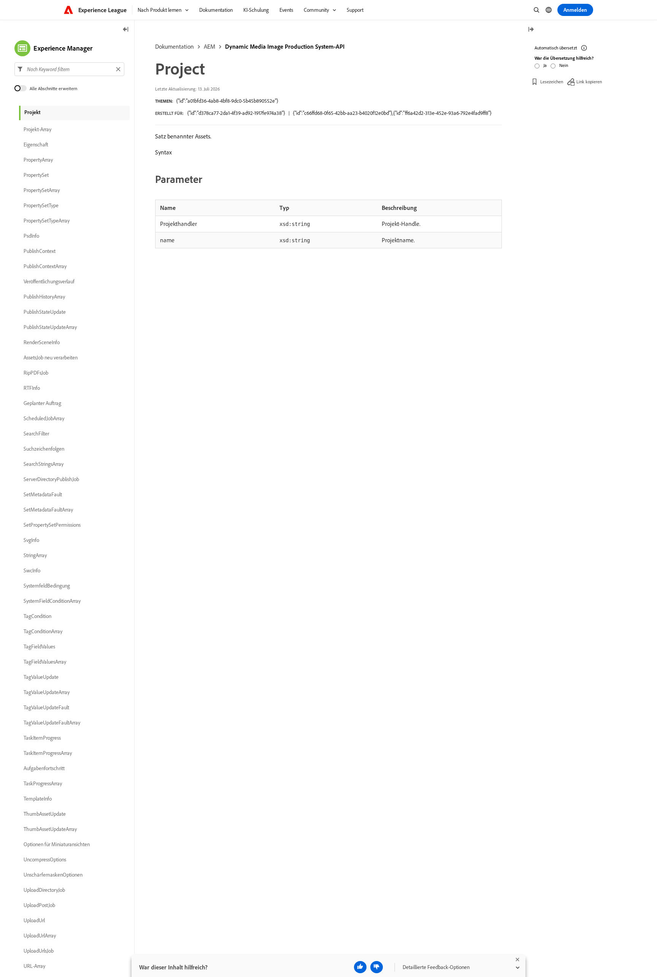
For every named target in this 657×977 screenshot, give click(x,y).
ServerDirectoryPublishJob (51, 479)
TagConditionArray (43, 631)
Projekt (32, 112)
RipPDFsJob (36, 372)
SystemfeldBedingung (47, 585)
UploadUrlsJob (39, 950)
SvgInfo (31, 540)
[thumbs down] (376, 967)
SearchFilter (36, 433)
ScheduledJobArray (44, 418)
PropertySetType (41, 205)
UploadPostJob (39, 905)
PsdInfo (31, 235)
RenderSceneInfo (42, 342)
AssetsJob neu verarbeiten (51, 357)
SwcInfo (32, 570)
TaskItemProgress (42, 737)
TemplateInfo (38, 798)
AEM (209, 46)
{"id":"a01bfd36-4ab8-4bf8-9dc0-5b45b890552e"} (227, 100)
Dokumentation (174, 46)
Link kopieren (589, 81)
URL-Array (34, 966)
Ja (545, 65)
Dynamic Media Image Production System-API (284, 46)
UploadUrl (34, 920)
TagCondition (37, 616)
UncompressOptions (45, 859)
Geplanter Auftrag (42, 403)
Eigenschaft (36, 144)
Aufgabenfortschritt (44, 768)
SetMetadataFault (43, 494)
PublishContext (40, 251)
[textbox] (69, 69)
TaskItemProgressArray (48, 753)
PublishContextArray (45, 266)
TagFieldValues (39, 646)
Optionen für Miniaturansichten (57, 844)
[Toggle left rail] (125, 29)
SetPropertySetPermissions (52, 524)
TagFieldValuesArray (45, 661)
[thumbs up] (360, 967)
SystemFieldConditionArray (52, 600)
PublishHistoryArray (44, 296)
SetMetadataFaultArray (48, 509)
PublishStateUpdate (45, 311)
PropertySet (36, 175)
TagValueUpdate (41, 677)
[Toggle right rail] (530, 29)
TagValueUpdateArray (47, 692)
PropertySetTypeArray (47, 220)
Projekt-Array (37, 129)
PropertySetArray (42, 190)
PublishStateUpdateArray (50, 327)
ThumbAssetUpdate (45, 813)
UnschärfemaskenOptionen (53, 874)
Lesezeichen (551, 81)
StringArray (35, 555)
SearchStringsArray (43, 464)
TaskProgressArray (43, 783)
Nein (563, 65)
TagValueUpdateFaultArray (52, 722)
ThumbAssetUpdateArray (50, 829)
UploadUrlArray (40, 935)
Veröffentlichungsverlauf (49, 281)
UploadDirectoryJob (44, 889)
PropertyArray (38, 159)
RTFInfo (32, 387)
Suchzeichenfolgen (44, 448)
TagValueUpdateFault (46, 707)
